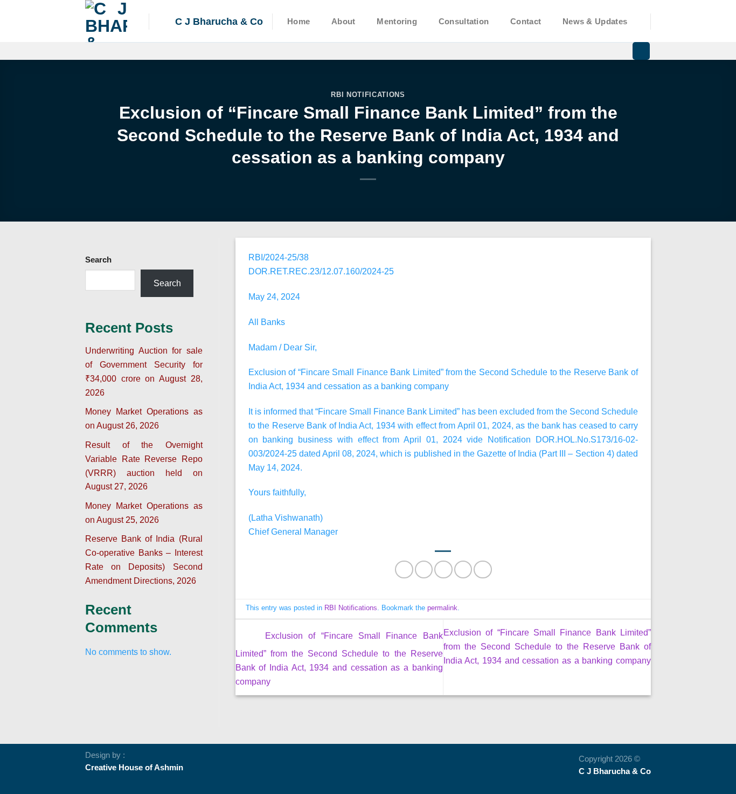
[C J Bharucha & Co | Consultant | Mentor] (109, 21)
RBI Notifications (368, 95)
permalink (442, 608)
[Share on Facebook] (404, 569)
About (343, 21)
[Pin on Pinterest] (463, 569)
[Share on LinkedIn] (482, 569)
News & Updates (595, 21)
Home (298, 21)
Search (98, 260)
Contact (525, 21)
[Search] (641, 51)
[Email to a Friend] (443, 569)
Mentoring (397, 21)
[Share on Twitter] (424, 569)
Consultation (464, 21)
